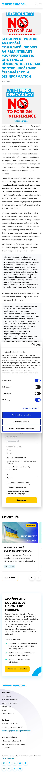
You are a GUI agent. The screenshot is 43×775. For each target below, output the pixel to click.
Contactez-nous (8, 713)
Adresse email (11, 437)
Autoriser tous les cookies (21, 415)
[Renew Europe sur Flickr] (25, 763)
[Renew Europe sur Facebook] (9, 763)
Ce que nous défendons (10, 700)
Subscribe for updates (17, 669)
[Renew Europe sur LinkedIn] (14, 763)
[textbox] (9, 478)
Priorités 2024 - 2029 (9, 703)
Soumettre (21, 500)
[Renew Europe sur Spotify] (9, 768)
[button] (32, 577)
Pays (7, 474)
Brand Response (8, 758)
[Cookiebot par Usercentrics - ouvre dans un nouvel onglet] (31, 344)
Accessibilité (6, 748)
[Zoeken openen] (36, 4)
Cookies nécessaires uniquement (21, 428)
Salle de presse (7, 707)
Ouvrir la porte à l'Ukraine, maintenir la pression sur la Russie (17, 549)
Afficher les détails (30, 408)
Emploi (4, 710)
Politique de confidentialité (11, 741)
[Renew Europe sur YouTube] (20, 763)
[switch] (38, 387)
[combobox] (21, 478)
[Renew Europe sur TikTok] (14, 768)
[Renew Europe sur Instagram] (4, 768)
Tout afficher (10, 578)
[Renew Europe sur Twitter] (4, 763)
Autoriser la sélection (21, 422)
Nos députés (6, 696)
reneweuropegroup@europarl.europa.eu (16, 731)
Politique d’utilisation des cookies (13, 744)
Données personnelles (17, 487)
